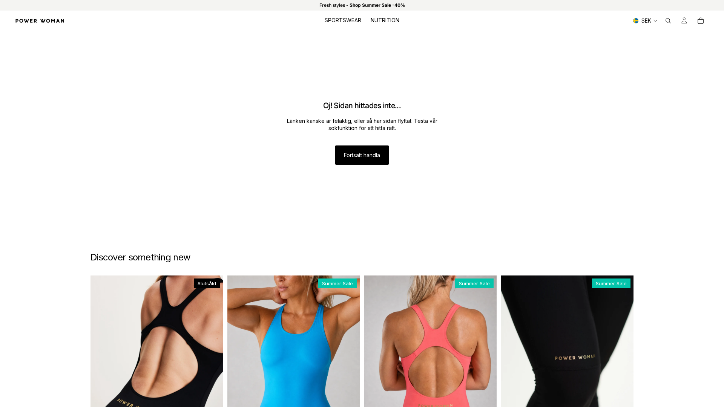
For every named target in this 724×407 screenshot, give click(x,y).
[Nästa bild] (211, 368)
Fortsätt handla (362, 155)
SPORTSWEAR (343, 20)
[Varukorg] (700, 20)
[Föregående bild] (101, 368)
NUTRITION (385, 20)
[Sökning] (668, 20)
